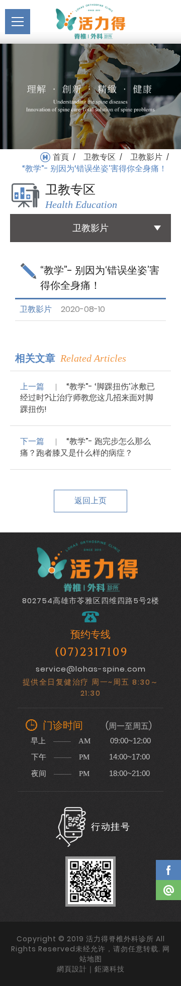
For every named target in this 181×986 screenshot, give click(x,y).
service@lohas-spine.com (91, 669)
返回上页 (90, 500)
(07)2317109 (91, 652)
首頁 (61, 157)
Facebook (168, 870)
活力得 (90, 22)
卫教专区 (99, 157)
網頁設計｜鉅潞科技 (91, 969)
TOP (168, 919)
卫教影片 (146, 157)
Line (168, 890)
